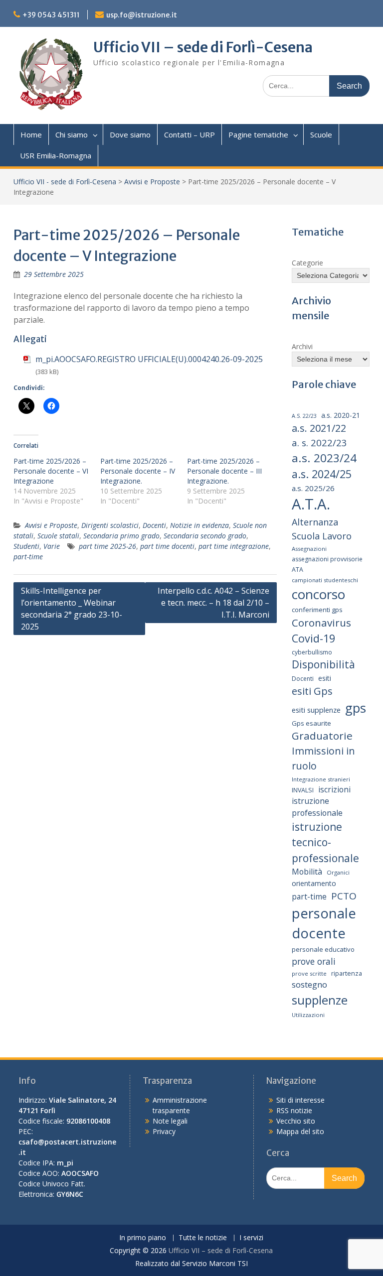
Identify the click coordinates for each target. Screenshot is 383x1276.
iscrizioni (334, 789)
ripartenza (346, 973)
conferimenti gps (317, 609)
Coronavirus (321, 623)
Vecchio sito (295, 1121)
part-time (28, 556)
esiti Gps (312, 691)
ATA (297, 569)
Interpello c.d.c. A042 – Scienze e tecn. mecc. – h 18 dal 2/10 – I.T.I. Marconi (213, 602)
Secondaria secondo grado (205, 535)
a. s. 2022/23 (319, 442)
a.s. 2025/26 (313, 488)
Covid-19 (313, 638)
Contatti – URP (189, 134)
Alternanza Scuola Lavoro (322, 528)
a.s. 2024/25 (322, 474)
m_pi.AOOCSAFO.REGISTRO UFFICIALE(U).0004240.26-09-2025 (149, 359)
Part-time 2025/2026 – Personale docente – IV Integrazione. (137, 471)
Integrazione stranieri (321, 779)
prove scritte (309, 973)
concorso (318, 594)
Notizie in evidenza (199, 525)
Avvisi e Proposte (152, 181)
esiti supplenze (316, 710)
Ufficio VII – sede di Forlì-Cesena (203, 47)
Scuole (321, 134)
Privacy (164, 1131)
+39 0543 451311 (51, 14)
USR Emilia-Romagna (55, 155)
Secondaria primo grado (121, 535)
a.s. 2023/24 (324, 458)
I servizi (251, 1238)
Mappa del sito (300, 1131)
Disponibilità (323, 664)
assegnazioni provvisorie (327, 559)
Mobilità (307, 871)
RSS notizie (294, 1110)
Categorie (307, 262)
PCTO (344, 896)
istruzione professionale (317, 806)
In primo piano (142, 1238)
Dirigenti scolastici (110, 525)
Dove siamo (130, 134)
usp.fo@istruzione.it (141, 14)
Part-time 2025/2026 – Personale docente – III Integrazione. (224, 471)
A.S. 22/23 (304, 415)
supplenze (320, 1000)
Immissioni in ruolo (323, 758)
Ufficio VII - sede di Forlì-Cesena (64, 181)
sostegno (309, 984)
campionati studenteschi (325, 580)
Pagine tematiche (258, 134)
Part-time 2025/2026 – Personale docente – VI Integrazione (50, 471)
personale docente (324, 923)
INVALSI (303, 790)
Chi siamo (71, 134)
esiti (324, 678)
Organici (338, 872)
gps (355, 707)
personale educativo (323, 949)
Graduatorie (322, 736)
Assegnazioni (309, 548)
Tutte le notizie (203, 1238)
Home (31, 134)
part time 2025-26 (107, 546)
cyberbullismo (312, 652)
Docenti (154, 525)
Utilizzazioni (308, 1015)
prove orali (314, 961)
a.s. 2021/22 (319, 428)
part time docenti (167, 546)
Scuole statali (58, 535)
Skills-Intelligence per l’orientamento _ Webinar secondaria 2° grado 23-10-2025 (71, 608)
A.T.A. (311, 504)
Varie (51, 546)
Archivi (302, 346)
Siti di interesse (300, 1100)
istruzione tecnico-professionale (325, 842)
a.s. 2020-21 (340, 415)
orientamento (314, 883)
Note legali (170, 1121)
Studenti (26, 546)
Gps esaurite (311, 723)
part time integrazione (233, 546)
